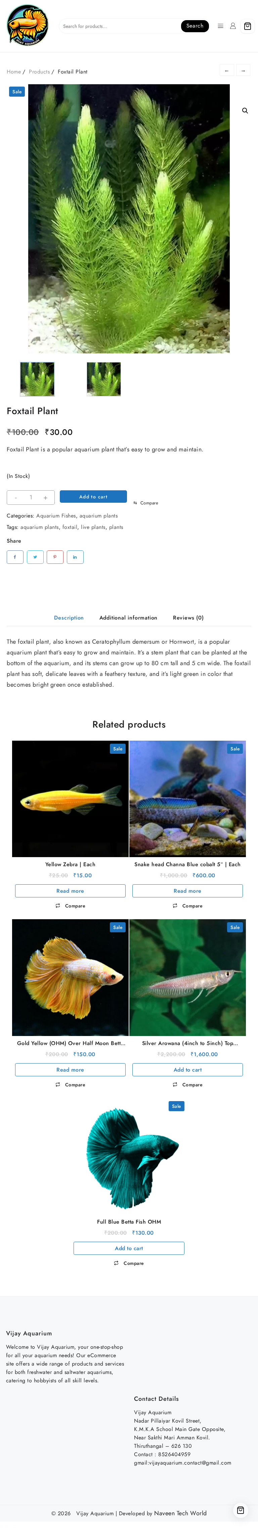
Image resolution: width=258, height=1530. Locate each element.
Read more (70, 891)
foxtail (70, 527)
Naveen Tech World (180, 1513)
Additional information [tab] (128, 618)
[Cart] (248, 26)
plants (116, 527)
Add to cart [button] (188, 1070)
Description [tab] (69, 618)
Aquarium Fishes (56, 516)
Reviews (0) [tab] (188, 618)
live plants (93, 527)
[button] (245, 111)
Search (195, 26)
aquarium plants (99, 516)
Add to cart (93, 496)
